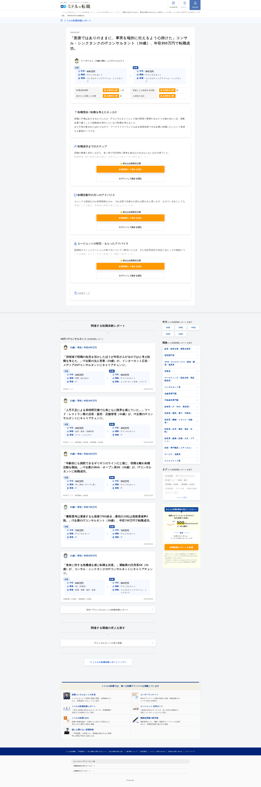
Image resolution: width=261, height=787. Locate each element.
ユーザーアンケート (149, 694)
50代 (168, 334)
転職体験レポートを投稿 (181, 547)
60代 (181, 334)
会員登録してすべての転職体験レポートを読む (130, 783)
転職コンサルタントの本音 (84, 694)
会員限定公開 (112, 90)
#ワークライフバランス (185, 476)
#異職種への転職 (96, 442)
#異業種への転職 (81, 442)
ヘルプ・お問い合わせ (157, 751)
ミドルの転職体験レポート (77, 20)
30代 (181, 327)
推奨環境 (143, 751)
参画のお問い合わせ (175, 751)
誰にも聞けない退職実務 (83, 730)
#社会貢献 (169, 476)
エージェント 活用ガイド (151, 706)
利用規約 (81, 751)
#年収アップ (84, 293)
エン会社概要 (71, 751)
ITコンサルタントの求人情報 (108, 643)
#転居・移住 (182, 480)
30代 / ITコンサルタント (107, 610)
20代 (168, 327)
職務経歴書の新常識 (149, 718)
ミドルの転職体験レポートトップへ (109, 662)
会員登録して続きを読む (130, 169)
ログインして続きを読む (130, 178)
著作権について (132, 751)
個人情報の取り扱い (116, 751)
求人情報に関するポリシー (97, 751)
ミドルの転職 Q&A (80, 718)
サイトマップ (190, 751)
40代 (193, 327)
